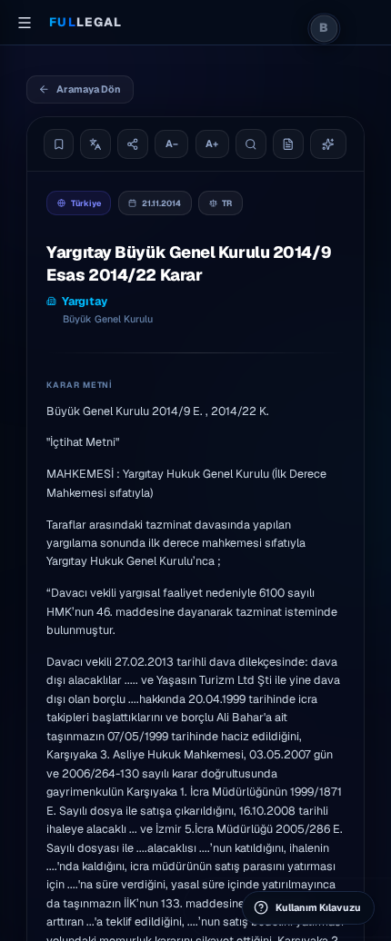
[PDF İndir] (288, 144)
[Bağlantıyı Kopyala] (132, 144)
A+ (212, 143)
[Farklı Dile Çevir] (95, 144)
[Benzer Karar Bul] (328, 144)
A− (171, 143)
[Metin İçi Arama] (251, 144)
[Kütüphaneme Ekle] (59, 144)
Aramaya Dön (88, 89)
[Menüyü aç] (24, 22)
